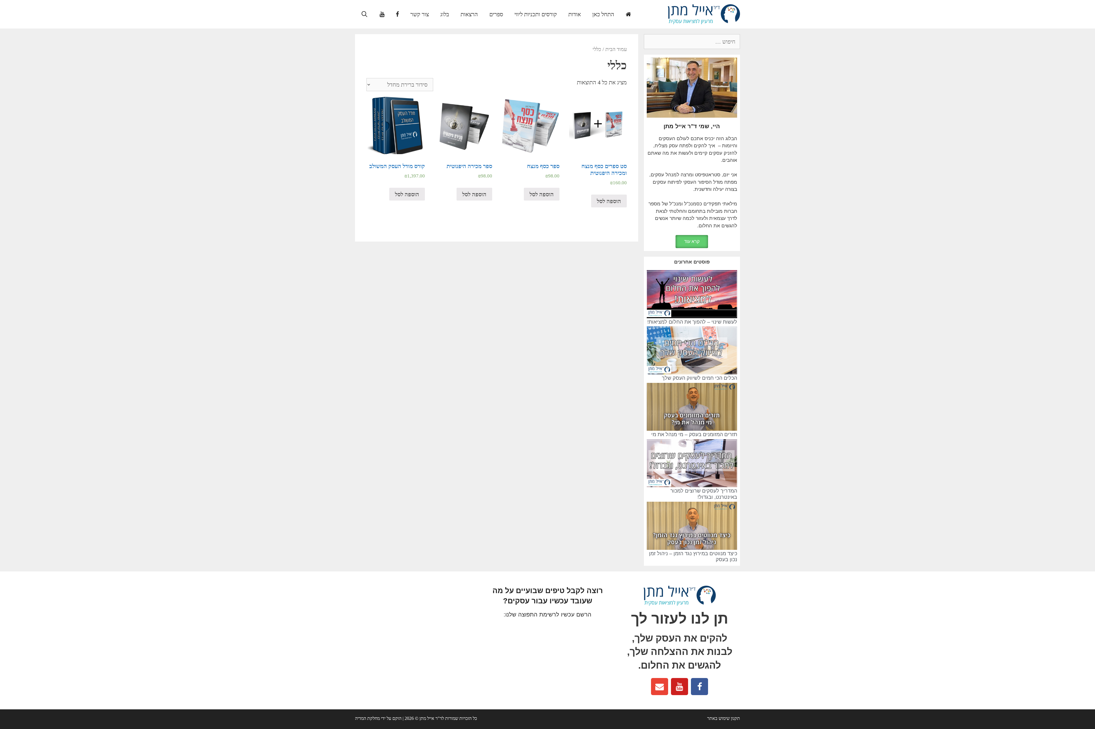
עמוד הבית (616, 49)
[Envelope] (659, 686)
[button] (692, 241)
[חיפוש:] (692, 42)
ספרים (496, 14)
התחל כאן (603, 14)
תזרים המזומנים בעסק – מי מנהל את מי (694, 434)
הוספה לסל (609, 201)
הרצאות (469, 14)
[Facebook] (699, 686)
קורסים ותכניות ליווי (535, 14)
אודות (574, 14)
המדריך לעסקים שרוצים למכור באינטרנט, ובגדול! (703, 494)
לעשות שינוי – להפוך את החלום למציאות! (692, 322)
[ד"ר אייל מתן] (704, 14)
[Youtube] (679, 686)
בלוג (444, 14)
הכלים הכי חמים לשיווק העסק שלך (699, 378)
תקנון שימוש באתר (723, 718)
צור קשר (419, 14)
